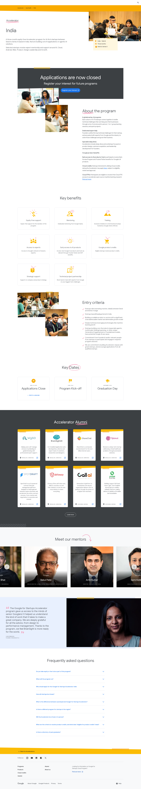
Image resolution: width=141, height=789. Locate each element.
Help (120, 783)
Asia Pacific (29, 8)
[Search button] (138, 2)
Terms (60, 783)
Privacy (53, 783)
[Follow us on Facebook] (41, 758)
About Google (32, 783)
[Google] (21, 784)
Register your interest (69, 90)
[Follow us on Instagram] (27, 758)
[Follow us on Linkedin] (36, 758)
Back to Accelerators (27, 751)
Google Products (44, 783)
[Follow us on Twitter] (45, 758)
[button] (70, 671)
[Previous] (6, 566)
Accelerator (21, 8)
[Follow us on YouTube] (32, 758)
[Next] (134, 566)
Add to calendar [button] (34, 395)
